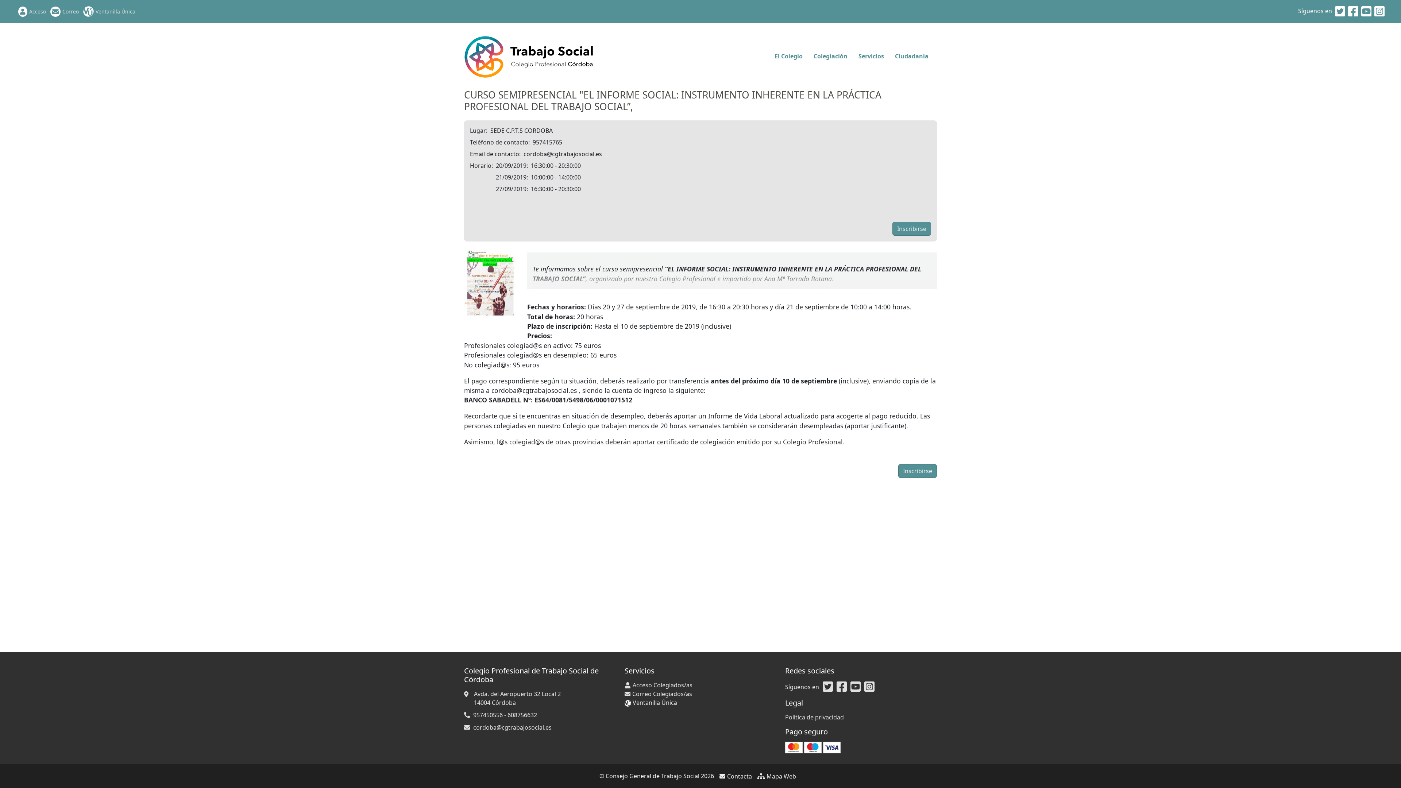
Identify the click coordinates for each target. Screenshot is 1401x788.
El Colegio (789, 56)
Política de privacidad (814, 717)
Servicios (871, 56)
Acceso (37, 11)
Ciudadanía (912, 56)
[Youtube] (1366, 11)
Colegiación (831, 56)
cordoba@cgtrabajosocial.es (512, 727)
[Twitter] (1340, 11)
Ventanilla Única (115, 11)
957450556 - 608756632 (505, 715)
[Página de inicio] (529, 55)
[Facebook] (1353, 11)
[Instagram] (1379, 11)
